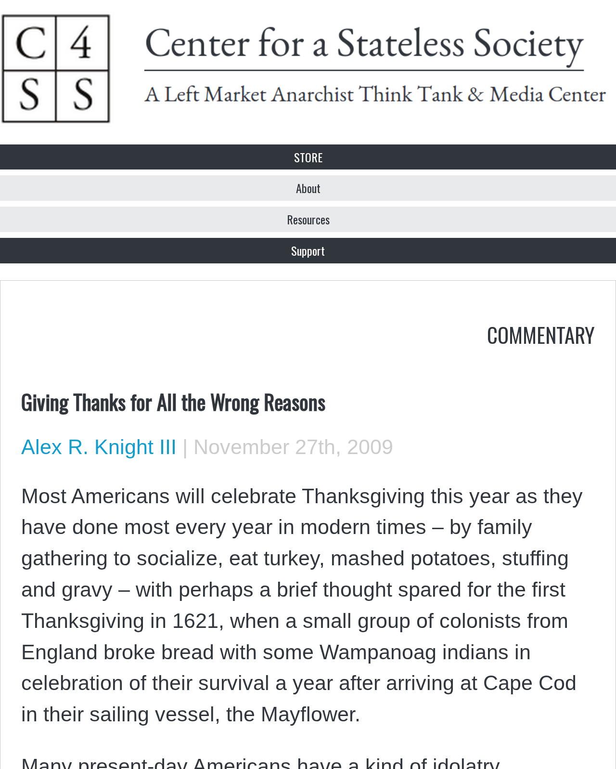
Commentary (541, 334)
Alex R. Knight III (99, 446)
